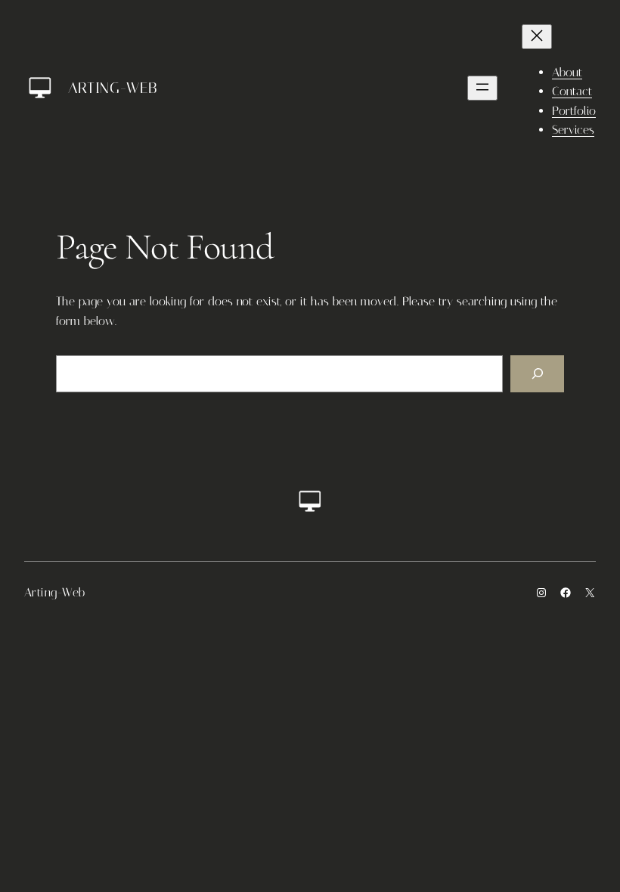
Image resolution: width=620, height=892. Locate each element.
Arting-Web (112, 88)
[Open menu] (482, 88)
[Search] (537, 373)
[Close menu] (537, 36)
